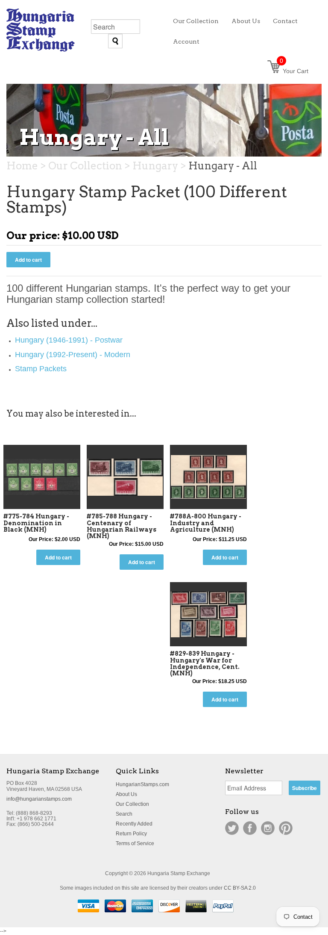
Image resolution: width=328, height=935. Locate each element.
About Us (126, 794)
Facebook (250, 828)
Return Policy (131, 834)
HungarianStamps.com (142, 784)
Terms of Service (135, 843)
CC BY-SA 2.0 (240, 888)
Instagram (268, 828)
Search (124, 814)
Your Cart (294, 71)
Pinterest (286, 828)
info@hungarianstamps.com (39, 799)
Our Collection (132, 804)
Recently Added (134, 824)
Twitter (232, 828)
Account (186, 41)
